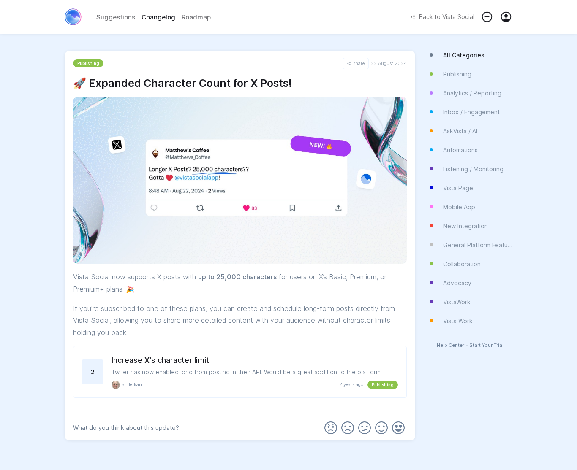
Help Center (450, 345)
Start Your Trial (486, 345)
